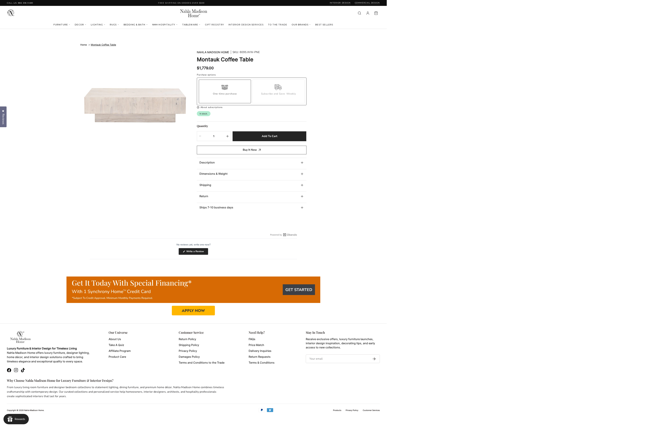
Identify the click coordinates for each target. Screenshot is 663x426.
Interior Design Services (245, 24)
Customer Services (371, 410)
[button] (251, 107)
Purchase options (206, 74)
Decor (79, 24)
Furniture (61, 24)
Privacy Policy (352, 410)
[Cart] (376, 13)
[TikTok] (23, 370)
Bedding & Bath (134, 24)
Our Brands (300, 24)
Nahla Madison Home (213, 52)
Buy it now (250, 150)
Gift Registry (214, 24)
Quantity (202, 126)
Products (337, 410)
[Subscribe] (373, 358)
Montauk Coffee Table (103, 44)
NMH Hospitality (163, 24)
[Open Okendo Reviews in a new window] (283, 234)
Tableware (190, 24)
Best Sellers (324, 24)
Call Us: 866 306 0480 (20, 3)
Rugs (113, 24)
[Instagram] (16, 370)
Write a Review (197, 252)
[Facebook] (9, 370)
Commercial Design (367, 3)
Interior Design (340, 3)
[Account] (368, 13)
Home (83, 44)
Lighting (97, 24)
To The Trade (277, 24)
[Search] (359, 13)
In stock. (204, 113)
